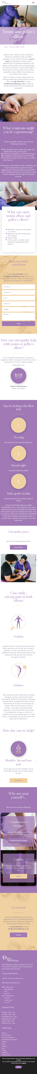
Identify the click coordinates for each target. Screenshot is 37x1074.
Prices (3, 1044)
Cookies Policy (6, 1055)
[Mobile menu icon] (33, 2)
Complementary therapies (18, 840)
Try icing (18, 437)
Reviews (4, 1046)
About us (4, 1033)
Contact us (10, 1072)
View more (18, 780)
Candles (18, 876)
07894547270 (19, 978)
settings (24, 1063)
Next (35, 381)
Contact (18, 935)
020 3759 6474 (19, 81)
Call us (28, 1072)
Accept (18, 1067)
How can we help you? (8, 1037)
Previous (1, 381)
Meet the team (6, 1035)
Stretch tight (18, 465)
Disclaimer (5, 1052)
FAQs (3, 1048)
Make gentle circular (18, 493)
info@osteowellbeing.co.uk (14, 84)
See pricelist (18, 547)
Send (18, 324)
